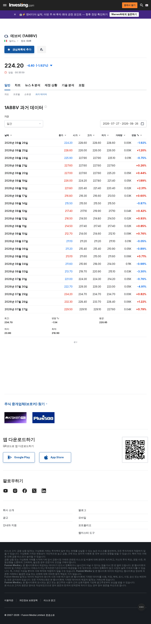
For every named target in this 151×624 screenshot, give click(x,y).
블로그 (82, 510)
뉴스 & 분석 (32, 85)
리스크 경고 (49, 600)
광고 (5, 517)
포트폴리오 (84, 525)
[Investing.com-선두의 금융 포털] (21, 5)
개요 (6, 94)
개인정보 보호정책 (28, 600)
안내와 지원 (10, 525)
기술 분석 (68, 85)
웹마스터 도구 (86, 532)
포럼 (82, 85)
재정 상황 (51, 85)
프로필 (16, 94)
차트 (18, 85)
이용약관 (8, 600)
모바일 (82, 517)
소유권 (27, 94)
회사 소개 (8, 510)
